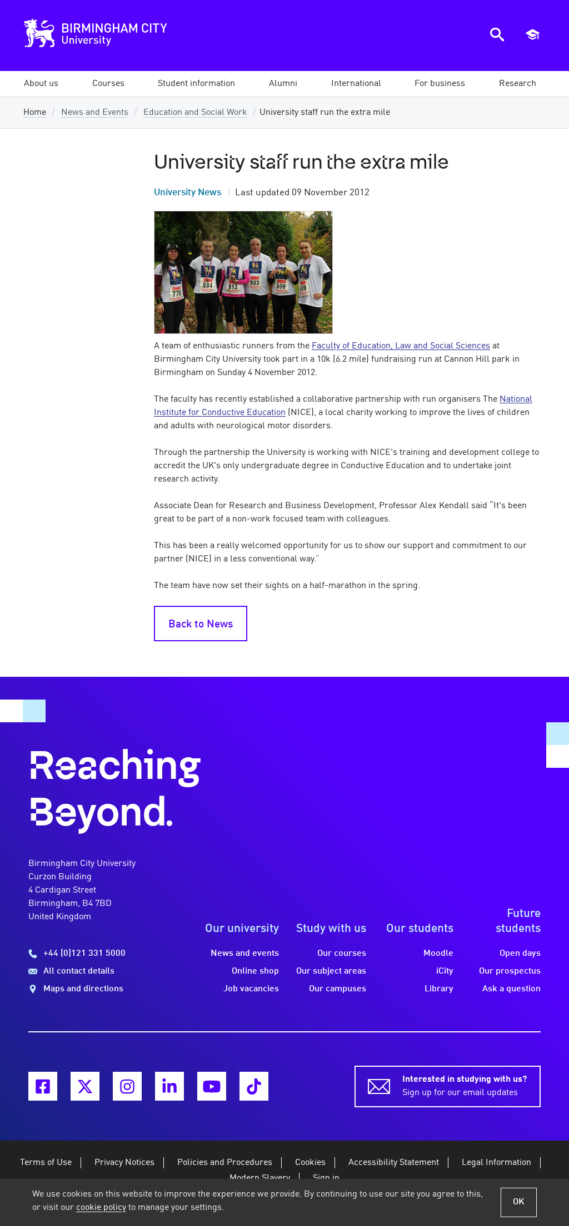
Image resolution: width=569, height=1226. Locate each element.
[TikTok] (253, 1086)
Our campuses (337, 989)
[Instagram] (127, 1086)
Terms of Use (46, 1162)
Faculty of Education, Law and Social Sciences (401, 346)
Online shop (255, 971)
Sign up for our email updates (464, 1086)
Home (34, 112)
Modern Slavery (259, 1178)
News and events (245, 953)
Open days (520, 953)
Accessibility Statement (393, 1162)
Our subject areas (331, 971)
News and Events (94, 112)
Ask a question (511, 989)
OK (519, 1202)
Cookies (310, 1162)
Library (439, 989)
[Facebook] (42, 1086)
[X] (85, 1086)
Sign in (326, 1178)
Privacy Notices (124, 1162)
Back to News (200, 624)
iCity (444, 971)
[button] (41, 84)
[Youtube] (211, 1086)
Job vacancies (251, 989)
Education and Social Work (195, 112)
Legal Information (496, 1162)
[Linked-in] (169, 1086)
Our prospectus (510, 971)
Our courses (341, 953)
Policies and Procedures (224, 1162)
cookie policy (101, 1207)
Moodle (438, 953)
